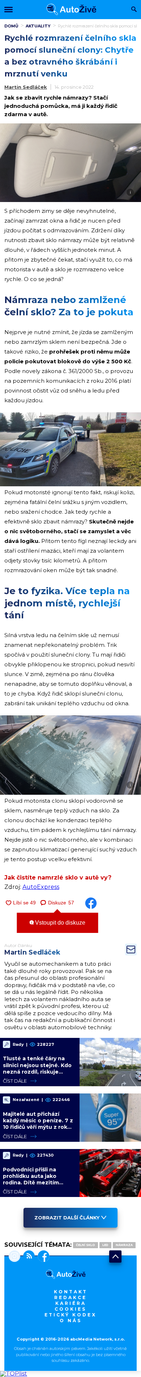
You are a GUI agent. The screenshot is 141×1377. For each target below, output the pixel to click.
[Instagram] (14, 1256)
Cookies (70, 1309)
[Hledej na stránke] (134, 9)
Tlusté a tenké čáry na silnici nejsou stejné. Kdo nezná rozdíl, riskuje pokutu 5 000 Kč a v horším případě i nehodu (37, 1071)
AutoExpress (40, 886)
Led (105, 1245)
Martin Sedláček (25, 87)
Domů (11, 25)
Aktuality (38, 25)
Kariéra (70, 1303)
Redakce (70, 1297)
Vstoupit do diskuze (59, 923)
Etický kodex (70, 1314)
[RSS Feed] (27, 1256)
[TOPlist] (13, 1373)
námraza (124, 1245)
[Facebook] (42, 1256)
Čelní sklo (85, 1245)
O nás (71, 1320)
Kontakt (70, 1291)
